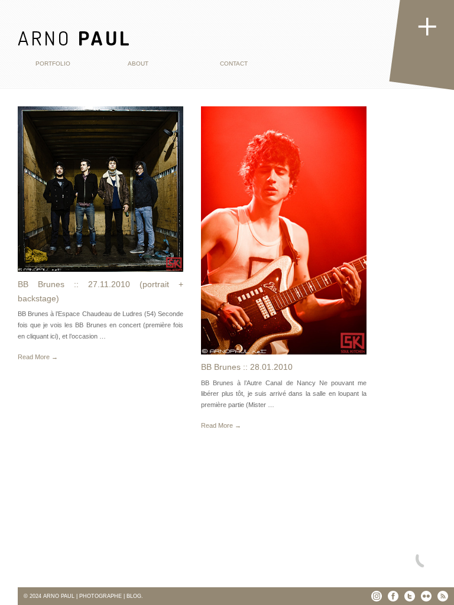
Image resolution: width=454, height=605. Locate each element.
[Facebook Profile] (393, 596)
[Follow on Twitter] (409, 596)
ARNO (75, 37)
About (138, 63)
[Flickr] (426, 596)
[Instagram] (376, 596)
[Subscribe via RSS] (442, 596)
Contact (234, 63)
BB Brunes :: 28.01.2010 (247, 367)
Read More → (38, 356)
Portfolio (52, 63)
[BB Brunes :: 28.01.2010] (284, 230)
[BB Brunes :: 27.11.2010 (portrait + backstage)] (100, 189)
